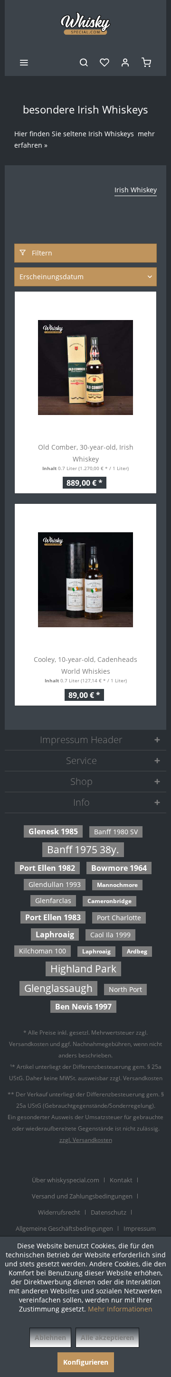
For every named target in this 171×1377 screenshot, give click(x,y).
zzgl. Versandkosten (85, 1140)
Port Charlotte (119, 917)
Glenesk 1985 (53, 831)
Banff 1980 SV (116, 831)
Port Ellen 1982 (47, 868)
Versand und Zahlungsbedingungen (82, 1196)
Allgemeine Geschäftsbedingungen (64, 1228)
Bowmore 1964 (119, 868)
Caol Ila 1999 (110, 934)
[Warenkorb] (146, 61)
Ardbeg (137, 951)
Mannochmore (117, 885)
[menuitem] (23, 61)
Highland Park (83, 968)
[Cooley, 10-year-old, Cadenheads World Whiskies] (85, 580)
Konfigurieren (85, 1362)
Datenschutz (108, 1212)
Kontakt (121, 1180)
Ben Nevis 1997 (83, 1006)
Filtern (41, 252)
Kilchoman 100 (42, 950)
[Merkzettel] (104, 61)
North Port (125, 989)
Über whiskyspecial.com (65, 1180)
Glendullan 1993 (54, 884)
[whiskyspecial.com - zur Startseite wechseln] (86, 24)
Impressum (140, 1228)
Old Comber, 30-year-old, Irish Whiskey (85, 453)
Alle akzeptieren (107, 1337)
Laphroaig (55, 934)
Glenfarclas (53, 900)
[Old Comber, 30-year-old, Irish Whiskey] (85, 367)
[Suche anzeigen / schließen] (83, 61)
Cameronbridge (109, 901)
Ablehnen (50, 1337)
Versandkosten (28, 1044)
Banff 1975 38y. (83, 849)
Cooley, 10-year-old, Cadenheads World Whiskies (85, 665)
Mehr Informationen (120, 1308)
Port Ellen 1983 (53, 917)
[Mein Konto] (125, 61)
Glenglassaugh (58, 988)
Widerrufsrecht (59, 1212)
